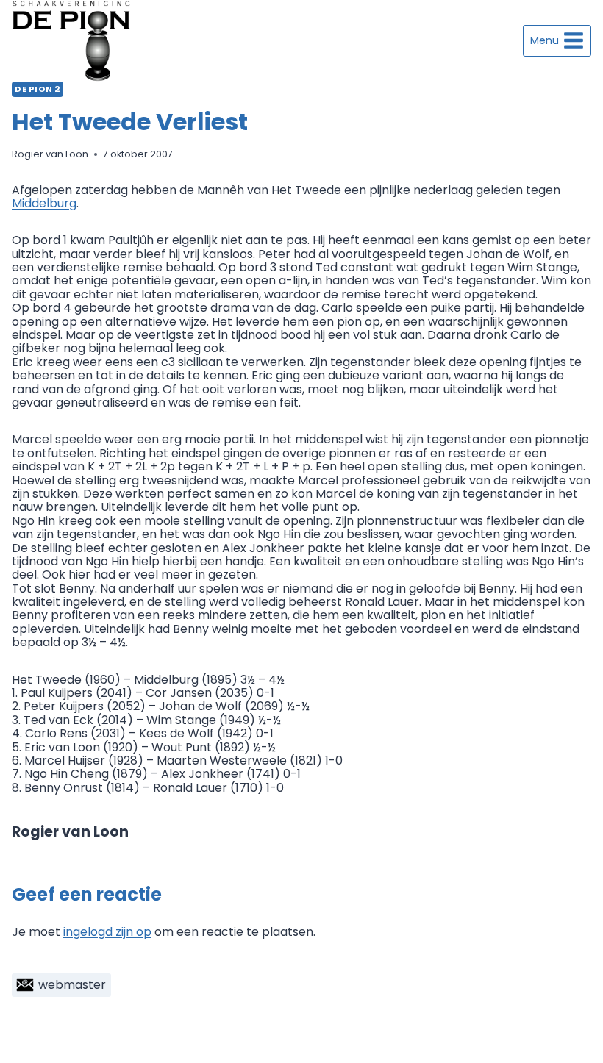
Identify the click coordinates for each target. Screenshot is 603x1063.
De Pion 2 (37, 89)
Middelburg (44, 203)
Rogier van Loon (50, 154)
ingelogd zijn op (107, 931)
